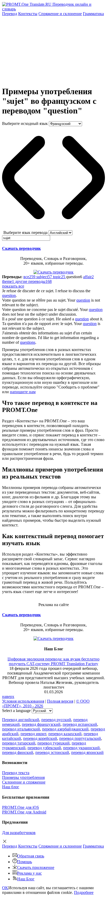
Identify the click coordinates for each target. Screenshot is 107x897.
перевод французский (41, 724)
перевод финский (17, 752)
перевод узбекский (44, 748)
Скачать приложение (35, 867)
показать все (13, 286)
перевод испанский (80, 724)
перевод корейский (40, 738)
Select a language (16, 710)
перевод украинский (81, 748)
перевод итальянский (21, 729)
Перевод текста (15, 773)
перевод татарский (18, 743)
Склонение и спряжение (23, 782)
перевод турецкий (53, 743)
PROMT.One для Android (24, 812)
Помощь (24, 862)
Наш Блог (26, 879)
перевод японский (87, 752)
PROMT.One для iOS (20, 807)
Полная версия (60, 701)
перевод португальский (80, 738)
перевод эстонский (52, 752)
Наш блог (10, 787)
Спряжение (60, 13)
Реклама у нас (29, 873)
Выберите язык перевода (25, 232)
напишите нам (23, 392)
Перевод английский (20, 719)
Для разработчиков (19, 832)
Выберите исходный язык (25, 123)
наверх (8, 696)
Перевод (9, 13)
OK (5, 888)
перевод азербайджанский (65, 729)
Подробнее (83, 892)
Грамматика (93, 13)
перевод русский (56, 719)
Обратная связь (30, 856)
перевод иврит (33, 733)
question (9, 295)
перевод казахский (65, 733)
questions (27, 342)
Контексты (27, 13)
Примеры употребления (23, 777)
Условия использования (23, 701)
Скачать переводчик (21, 248)
